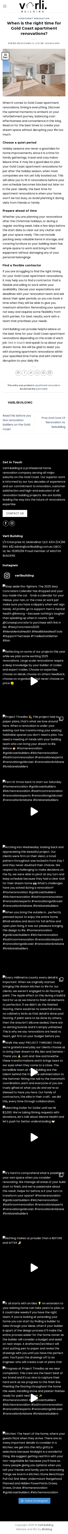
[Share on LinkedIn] (50, 373)
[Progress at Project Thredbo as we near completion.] (34, 1398)
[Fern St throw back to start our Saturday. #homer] (34, 811)
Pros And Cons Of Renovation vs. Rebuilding (53, 422)
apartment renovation (33, 18)
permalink (41, 388)
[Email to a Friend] (37, 373)
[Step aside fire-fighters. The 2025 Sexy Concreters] (34, 616)
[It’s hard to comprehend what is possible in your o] (34, 1202)
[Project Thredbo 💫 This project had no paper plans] (34, 746)
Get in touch (16, 343)
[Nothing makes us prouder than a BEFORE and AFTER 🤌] (34, 1267)
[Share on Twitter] (31, 373)
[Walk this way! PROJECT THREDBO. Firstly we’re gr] (34, 1072)
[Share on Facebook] (24, 373)
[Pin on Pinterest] (43, 373)
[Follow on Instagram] (12, 523)
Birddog (47, 1529)
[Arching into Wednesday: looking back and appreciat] (34, 876)
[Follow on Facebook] (6, 523)
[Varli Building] (33, 6)
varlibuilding (52, 43)
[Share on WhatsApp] (18, 373)
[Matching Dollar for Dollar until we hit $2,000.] (34, 1137)
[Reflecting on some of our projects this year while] (34, 681)
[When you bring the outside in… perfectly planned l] (34, 942)
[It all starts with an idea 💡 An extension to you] (34, 1333)
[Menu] (5, 6)
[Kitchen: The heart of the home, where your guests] (34, 1463)
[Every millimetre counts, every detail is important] (34, 1007)
